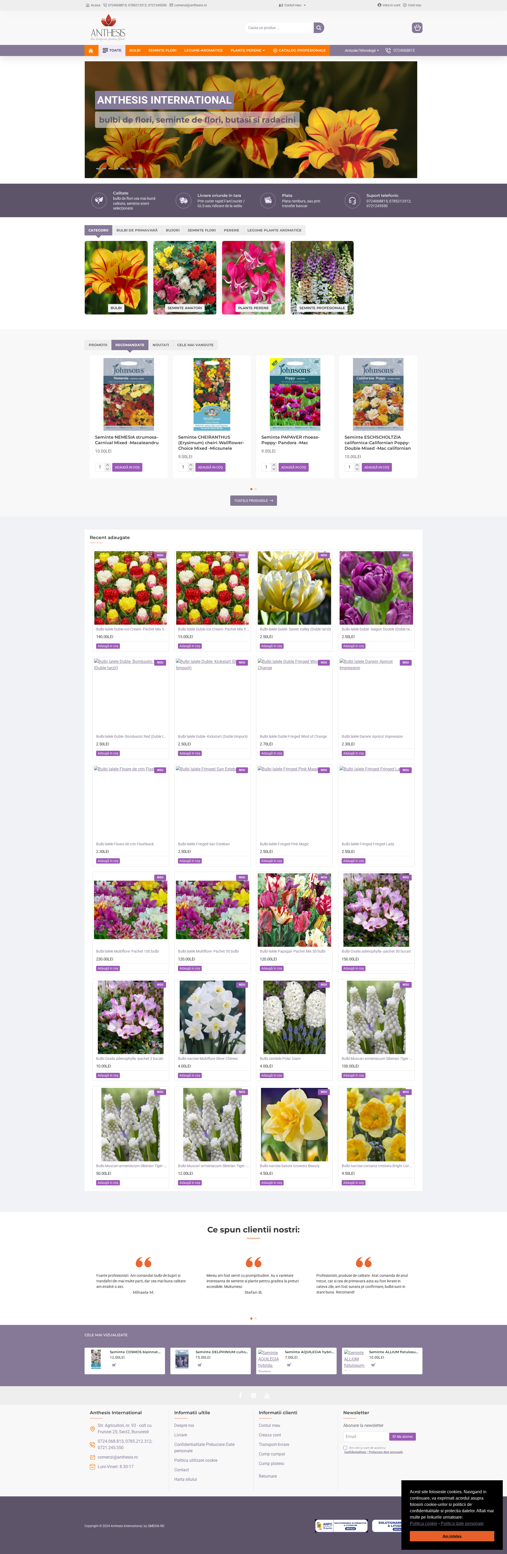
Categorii (98, 230)
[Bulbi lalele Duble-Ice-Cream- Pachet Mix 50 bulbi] (130, 588)
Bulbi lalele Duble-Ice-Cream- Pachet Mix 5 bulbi (213, 629)
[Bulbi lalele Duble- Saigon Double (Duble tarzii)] (376, 588)
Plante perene (253, 307)
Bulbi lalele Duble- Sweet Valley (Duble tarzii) (295, 629)
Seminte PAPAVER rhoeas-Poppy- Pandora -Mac (290, 440)
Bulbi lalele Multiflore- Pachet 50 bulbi (208, 951)
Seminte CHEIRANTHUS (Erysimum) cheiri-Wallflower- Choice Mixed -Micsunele (211, 443)
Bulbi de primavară (137, 230)
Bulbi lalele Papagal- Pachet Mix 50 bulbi (292, 951)
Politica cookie (423, 1523)
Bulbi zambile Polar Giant (280, 1058)
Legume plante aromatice (274, 230)
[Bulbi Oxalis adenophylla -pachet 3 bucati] (130, 1017)
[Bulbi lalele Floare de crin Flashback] (130, 802)
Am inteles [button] (452, 1536)
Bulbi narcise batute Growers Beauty (290, 1166)
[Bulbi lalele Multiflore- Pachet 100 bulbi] (130, 910)
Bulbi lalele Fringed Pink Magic (284, 844)
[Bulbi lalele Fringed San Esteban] (212, 802)
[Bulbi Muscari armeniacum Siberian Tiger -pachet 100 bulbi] (376, 1017)
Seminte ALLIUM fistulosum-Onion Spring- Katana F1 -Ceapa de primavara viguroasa (394, 1352)
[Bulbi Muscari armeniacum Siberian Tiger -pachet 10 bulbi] (212, 1124)
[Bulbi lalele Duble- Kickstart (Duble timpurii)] (212, 695)
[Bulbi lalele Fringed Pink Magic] (294, 802)
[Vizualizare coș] (417, 27)
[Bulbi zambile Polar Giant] (294, 1017)
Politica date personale (462, 1523)
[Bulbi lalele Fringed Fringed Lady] (376, 802)
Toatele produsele (251, 501)
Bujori (173, 230)
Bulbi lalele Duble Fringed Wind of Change (293, 736)
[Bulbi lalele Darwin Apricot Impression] (376, 695)
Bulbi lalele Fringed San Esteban (204, 844)
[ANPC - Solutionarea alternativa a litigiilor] (341, 1526)
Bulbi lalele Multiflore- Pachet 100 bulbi (127, 951)
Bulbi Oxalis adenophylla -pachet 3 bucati (129, 1058)
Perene (231, 230)
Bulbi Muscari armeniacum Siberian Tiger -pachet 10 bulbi (213, 1166)
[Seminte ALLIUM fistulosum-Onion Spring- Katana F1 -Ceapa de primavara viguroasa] (354, 1360)
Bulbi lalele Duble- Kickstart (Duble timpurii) (213, 736)
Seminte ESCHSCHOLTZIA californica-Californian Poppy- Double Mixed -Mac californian (378, 443)
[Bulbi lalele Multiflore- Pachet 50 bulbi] (212, 910)
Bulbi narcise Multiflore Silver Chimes (208, 1058)
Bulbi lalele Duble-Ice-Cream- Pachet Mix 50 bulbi (131, 629)
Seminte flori (202, 230)
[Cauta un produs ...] (319, 27)
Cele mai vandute (195, 345)
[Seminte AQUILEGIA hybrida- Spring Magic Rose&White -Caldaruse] (269, 1361)
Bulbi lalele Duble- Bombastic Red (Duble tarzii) (131, 736)
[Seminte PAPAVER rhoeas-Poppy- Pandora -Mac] (295, 394)
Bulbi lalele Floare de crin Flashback (125, 844)
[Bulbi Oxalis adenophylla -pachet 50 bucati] (376, 910)
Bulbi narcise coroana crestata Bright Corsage (377, 1166)
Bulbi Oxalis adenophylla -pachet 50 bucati (376, 951)
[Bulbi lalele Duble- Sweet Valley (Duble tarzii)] (294, 588)
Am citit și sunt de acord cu (373, 1450)
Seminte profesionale (322, 307)
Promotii (98, 345)
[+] (108, 465)
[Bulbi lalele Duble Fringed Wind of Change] (294, 695)
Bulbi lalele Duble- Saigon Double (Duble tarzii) (377, 629)
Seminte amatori (185, 307)
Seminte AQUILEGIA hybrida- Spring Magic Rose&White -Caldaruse (310, 1352)
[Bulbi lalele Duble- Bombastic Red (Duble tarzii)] (130, 695)
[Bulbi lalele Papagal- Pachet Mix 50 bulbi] (294, 910)
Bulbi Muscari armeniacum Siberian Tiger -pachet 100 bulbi (377, 1058)
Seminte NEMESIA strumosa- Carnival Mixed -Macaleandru (127, 440)
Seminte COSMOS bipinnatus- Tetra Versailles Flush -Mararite (136, 1352)
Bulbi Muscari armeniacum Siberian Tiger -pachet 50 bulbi (131, 1166)
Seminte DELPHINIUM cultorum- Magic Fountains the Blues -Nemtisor (222, 1352)
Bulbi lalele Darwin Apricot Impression (372, 736)
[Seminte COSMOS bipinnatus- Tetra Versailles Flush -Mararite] (96, 1359)
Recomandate (129, 345)
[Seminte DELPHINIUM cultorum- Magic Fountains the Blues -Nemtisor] (181, 1359)
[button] (485, 1524)
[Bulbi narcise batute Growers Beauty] (294, 1124)
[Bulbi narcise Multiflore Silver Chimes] (212, 1017)
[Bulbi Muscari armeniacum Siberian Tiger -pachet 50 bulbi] (130, 1124)
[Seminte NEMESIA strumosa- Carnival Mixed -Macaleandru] (128, 394)
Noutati (161, 345)
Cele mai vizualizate (106, 1335)
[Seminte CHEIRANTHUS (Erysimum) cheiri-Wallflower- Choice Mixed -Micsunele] (212, 394)
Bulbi (116, 308)
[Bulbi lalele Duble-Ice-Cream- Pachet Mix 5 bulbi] (212, 588)
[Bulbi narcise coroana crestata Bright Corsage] (376, 1124)
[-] (108, 469)
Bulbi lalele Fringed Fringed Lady (368, 844)
